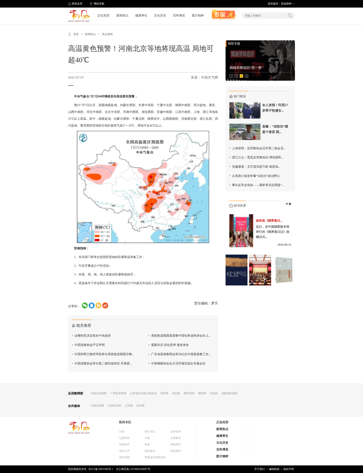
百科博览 (179, 15)
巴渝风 (214, 393)
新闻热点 (122, 15)
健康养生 (141, 15)
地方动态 (150, 431)
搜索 (290, 15)
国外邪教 (124, 457)
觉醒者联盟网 (229, 393)
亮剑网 (176, 393)
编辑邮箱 (274, 469)
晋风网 (164, 393)
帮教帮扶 (175, 444)
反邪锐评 (175, 431)
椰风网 (202, 393)
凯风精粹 (175, 451)
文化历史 (160, 15)
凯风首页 (77, 3)
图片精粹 (198, 15)
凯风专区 (125, 422)
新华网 (140, 405)
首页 (76, 34)
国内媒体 (150, 451)
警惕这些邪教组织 (155, 457)
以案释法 (175, 438)
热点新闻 (107, 34)
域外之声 (124, 451)
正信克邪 (103, 15)
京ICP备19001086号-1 (100, 469)
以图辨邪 (124, 438)
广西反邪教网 (118, 393)
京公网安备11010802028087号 (133, 469)
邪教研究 (124, 444)
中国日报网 (97, 405)
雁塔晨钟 (189, 393)
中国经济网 (114, 405)
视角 (147, 444)
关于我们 (259, 469)
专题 (147, 438)
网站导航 (99, 3)
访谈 (121, 431)
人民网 (129, 405)
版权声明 (288, 469)
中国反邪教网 (99, 393)
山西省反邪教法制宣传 (143, 393)
